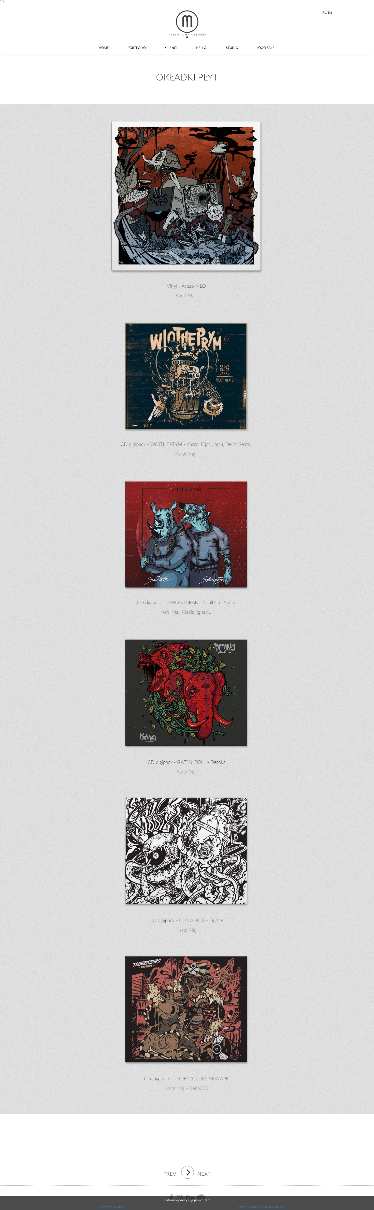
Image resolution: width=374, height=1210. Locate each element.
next (204, 1174)
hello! (201, 48)
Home (104, 48)
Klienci (170, 48)
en (330, 13)
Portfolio (136, 48)
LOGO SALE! (266, 48)
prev (169, 1174)
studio (232, 48)
